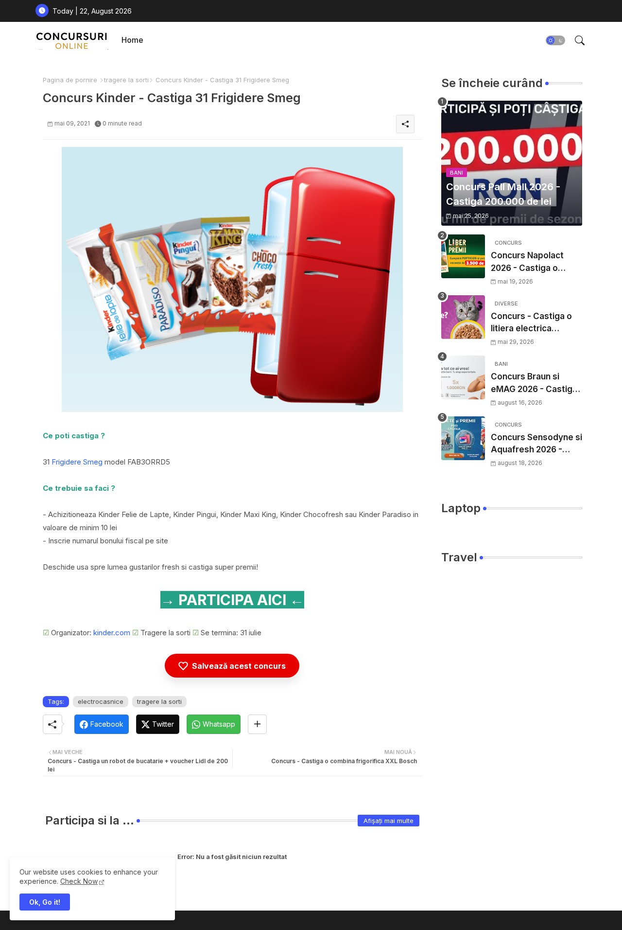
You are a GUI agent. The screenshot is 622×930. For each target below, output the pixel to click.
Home (132, 40)
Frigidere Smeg (77, 461)
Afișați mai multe (388, 820)
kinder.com (111, 632)
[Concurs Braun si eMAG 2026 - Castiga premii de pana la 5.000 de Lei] (463, 377)
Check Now (79, 881)
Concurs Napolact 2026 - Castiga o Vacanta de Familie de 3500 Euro (535, 262)
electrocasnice (100, 701)
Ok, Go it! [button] (44, 902)
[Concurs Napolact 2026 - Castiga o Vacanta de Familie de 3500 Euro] (463, 256)
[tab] (132, 40)
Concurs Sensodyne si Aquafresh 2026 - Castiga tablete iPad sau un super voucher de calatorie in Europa (536, 444)
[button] (555, 40)
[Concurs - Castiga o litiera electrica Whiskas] (463, 317)
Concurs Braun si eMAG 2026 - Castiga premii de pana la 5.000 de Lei (534, 383)
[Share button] (257, 724)
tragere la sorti (126, 80)
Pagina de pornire (70, 80)
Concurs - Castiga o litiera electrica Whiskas (531, 323)
